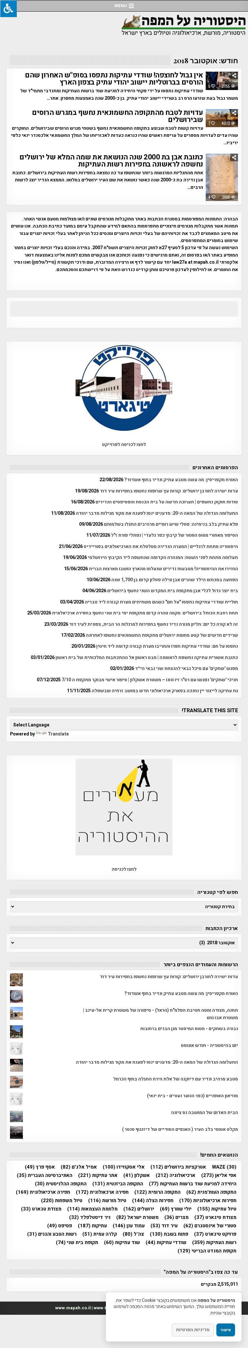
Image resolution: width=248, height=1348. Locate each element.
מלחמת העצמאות (92, 1209)
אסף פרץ (40, 1167)
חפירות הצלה (152, 1200)
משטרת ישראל (137, 1217)
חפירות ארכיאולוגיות (207, 1200)
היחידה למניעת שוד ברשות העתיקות (192, 1184)
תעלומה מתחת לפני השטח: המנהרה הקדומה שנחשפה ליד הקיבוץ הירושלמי (163, 557)
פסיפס (59, 1225)
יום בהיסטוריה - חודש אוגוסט (209, 1045)
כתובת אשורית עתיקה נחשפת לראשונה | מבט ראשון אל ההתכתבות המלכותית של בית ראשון (147, 657)
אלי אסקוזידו (124, 1167)
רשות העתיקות (214, 1242)
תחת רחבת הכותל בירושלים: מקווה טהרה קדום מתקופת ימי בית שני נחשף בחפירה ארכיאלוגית (145, 613)
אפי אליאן (218, 1175)
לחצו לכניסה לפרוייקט (124, 444)
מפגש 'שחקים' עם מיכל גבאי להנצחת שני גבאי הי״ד (186, 668)
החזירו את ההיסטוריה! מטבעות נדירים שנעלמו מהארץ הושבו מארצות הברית (163, 568)
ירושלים (138, 1209)
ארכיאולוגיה (175, 1175)
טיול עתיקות (216, 1209)
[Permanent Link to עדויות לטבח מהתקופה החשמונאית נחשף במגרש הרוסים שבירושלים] (222, 118)
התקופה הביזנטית (117, 1184)
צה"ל (133, 1234)
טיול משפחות (61, 1200)
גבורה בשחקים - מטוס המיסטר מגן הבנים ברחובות (189, 1028)
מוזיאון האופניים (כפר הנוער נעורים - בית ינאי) (192, 1095)
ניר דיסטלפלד (89, 1217)
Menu (120, 6)
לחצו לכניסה (124, 869)
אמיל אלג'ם (79, 1167)
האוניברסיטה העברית (44, 1175)
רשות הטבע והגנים (52, 1234)
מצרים (176, 1217)
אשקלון (136, 1175)
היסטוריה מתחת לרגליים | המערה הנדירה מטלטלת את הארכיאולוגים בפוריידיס (161, 546)
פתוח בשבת (169, 1234)
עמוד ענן (129, 1225)
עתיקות (92, 1225)
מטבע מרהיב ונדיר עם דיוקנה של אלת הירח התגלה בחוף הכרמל (175, 1079)
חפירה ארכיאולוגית (43, 1192)
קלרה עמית (99, 1234)
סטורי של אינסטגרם (209, 1225)
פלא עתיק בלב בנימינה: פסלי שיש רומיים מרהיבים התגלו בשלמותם (171, 524)
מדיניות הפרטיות (193, 1329)
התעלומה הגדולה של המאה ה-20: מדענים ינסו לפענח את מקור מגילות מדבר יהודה (157, 513)
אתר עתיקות (98, 1175)
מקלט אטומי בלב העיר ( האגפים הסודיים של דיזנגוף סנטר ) (180, 1129)
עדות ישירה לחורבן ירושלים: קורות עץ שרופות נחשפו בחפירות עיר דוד (169, 491)
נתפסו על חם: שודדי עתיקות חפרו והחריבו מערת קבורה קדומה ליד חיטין (167, 646)
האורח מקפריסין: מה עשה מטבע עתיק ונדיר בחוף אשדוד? (181, 479)
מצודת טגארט (41, 1209)
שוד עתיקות (122, 1242)
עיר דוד (164, 1225)
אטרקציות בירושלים (178, 1167)
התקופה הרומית (157, 1192)
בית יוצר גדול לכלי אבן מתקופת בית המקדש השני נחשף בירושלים (172, 590)
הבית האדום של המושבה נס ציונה (204, 1112)
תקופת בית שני (77, 1242)
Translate (58, 734)
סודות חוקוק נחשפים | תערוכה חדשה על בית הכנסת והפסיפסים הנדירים (167, 502)
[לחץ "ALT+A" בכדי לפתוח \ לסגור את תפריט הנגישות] (8, 8)
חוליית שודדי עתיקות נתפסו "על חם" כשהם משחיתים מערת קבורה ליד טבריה (161, 602)
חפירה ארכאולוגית (102, 1192)
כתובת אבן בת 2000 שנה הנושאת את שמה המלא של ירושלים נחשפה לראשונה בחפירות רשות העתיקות (111, 160)
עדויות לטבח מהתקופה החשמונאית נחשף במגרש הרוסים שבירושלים (117, 116)
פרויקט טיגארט (215, 1234)
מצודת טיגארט (215, 1217)
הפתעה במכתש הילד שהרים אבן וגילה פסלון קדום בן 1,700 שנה (174, 579)
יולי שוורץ (175, 1209)
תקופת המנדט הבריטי (207, 1251)
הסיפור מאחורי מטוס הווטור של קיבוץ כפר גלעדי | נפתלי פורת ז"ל (174, 535)
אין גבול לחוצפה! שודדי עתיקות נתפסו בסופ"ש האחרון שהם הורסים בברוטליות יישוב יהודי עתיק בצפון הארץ (114, 78)
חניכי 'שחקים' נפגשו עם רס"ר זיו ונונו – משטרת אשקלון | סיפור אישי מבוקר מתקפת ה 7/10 (150, 679)
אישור (226, 1330)
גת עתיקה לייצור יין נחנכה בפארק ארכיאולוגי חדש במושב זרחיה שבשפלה (165, 690)
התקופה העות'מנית (211, 1192)
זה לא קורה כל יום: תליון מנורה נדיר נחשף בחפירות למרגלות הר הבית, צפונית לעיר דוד (153, 624)
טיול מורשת (107, 1200)
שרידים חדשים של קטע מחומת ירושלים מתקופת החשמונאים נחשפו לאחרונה (162, 635)
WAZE (224, 1167)
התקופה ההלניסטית (61, 1184)
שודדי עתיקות (166, 1242)
